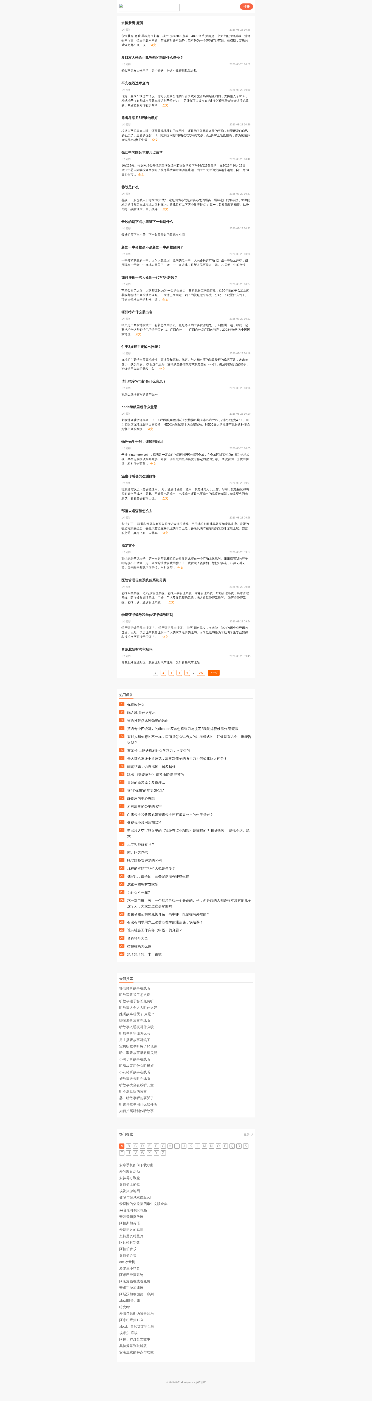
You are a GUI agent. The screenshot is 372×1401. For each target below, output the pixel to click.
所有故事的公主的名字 (144, 806)
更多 (247, 1134)
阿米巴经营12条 (131, 1320)
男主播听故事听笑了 (134, 1040)
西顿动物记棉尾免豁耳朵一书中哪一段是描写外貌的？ (168, 914)
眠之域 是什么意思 (141, 712)
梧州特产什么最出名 (136, 312)
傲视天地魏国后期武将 (144, 822)
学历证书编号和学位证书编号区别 (147, 615)
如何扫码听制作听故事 (136, 1111)
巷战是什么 (130, 187)
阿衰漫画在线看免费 (134, 1281)
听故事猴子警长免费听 (136, 1001)
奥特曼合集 (127, 1255)
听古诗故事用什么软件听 (138, 1104)
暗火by (124, 1307)
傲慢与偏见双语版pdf (135, 1197)
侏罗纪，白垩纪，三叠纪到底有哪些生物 (158, 876)
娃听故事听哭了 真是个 (137, 1014)
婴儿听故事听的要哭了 (136, 1098)
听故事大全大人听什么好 (138, 1007)
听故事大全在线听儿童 (136, 1085)
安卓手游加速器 (131, 1288)
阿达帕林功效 (129, 1242)
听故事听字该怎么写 (134, 1033)
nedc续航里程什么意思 (139, 407)
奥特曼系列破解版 (133, 1346)
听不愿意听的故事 (133, 1091)
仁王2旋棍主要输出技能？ (141, 347)
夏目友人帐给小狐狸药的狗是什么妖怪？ (152, 57)
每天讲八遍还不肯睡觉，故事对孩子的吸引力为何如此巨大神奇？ (177, 758)
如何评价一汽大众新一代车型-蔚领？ (149, 277)
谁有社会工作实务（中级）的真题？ (154, 930)
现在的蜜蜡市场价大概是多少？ (151, 868)
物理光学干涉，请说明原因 (142, 441)
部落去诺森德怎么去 (136, 511)
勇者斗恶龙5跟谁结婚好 (139, 118)
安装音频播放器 (131, 1217)
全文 (153, 45)
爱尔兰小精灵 (129, 1268)
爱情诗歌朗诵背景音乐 (136, 1313)
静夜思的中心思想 (141, 798)
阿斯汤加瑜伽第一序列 (136, 1294)
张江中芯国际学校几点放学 (142, 152)
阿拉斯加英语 (129, 1223)
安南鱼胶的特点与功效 (136, 1352)
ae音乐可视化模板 (133, 1210)
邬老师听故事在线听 (134, 988)
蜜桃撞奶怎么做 (139, 946)
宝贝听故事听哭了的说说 (138, 1046)
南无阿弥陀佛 (137, 852)
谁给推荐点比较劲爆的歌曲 (148, 720)
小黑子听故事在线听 (134, 1059)
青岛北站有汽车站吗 (136, 649)
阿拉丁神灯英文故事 (134, 1339)
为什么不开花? (138, 892)
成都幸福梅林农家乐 (142, 884)
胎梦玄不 (128, 545)
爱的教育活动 (129, 1171)
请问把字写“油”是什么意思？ (143, 381)
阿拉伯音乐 (127, 1249)
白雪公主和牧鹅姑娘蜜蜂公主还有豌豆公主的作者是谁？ (170, 814)
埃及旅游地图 (129, 1191)
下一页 (214, 672)
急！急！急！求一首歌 (144, 954)
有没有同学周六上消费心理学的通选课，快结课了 (165, 922)
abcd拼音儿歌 (130, 1300)
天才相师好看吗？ (141, 844)
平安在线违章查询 (135, 83)
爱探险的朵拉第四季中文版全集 (143, 1204)
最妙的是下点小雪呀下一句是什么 (147, 222)
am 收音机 (127, 1262)
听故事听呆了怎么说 (134, 995)
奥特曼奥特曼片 (131, 1236)
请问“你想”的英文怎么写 (145, 790)
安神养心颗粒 (129, 1178)
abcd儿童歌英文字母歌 (136, 1326)
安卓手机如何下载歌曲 (136, 1165)
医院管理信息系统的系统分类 (143, 580)
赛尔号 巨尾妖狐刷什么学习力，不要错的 (158, 750)
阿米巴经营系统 (131, 1275)
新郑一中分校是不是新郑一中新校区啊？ (152, 247)
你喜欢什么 (135, 705)
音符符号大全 (137, 938)
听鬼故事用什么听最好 (136, 1066)
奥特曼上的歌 (129, 1184)
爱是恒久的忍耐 (131, 1229)
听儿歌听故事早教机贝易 (138, 1053)
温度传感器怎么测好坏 (138, 476)
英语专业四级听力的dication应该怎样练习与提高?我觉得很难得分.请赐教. (183, 729)
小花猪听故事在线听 (134, 1072)
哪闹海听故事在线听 (134, 1020)
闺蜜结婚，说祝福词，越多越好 (151, 766)
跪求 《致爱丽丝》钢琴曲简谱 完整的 (155, 774)
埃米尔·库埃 (128, 1333)
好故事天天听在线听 (134, 1078)
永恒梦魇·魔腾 (132, 23)
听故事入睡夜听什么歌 (136, 1027)
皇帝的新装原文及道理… (146, 782)
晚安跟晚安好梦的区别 (144, 860)
